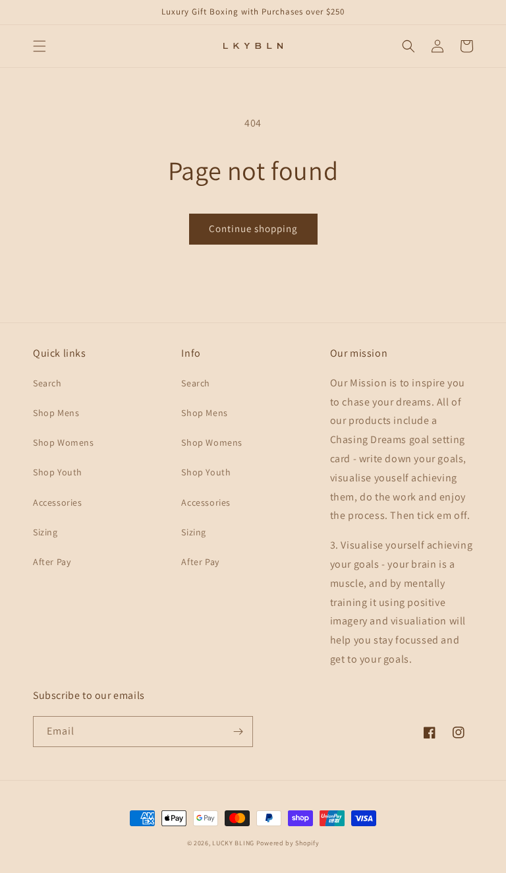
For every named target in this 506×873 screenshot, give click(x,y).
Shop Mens (56, 413)
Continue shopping (253, 228)
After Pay (51, 562)
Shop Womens (63, 442)
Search (47, 383)
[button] (39, 46)
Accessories (57, 502)
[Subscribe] (237, 731)
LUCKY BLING (233, 843)
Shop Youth (57, 472)
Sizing (45, 532)
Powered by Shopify (288, 843)
